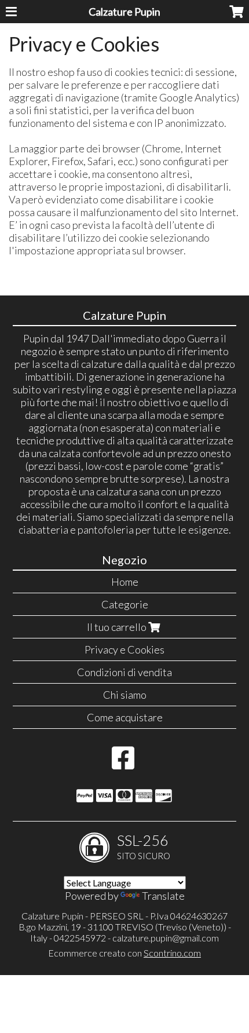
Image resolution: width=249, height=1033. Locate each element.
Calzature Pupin (124, 11)
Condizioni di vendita (124, 672)
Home (124, 581)
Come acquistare (125, 717)
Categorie (124, 604)
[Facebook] (123, 763)
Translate (163, 895)
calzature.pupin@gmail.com (165, 937)
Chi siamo (125, 694)
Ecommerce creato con (124, 952)
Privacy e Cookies (124, 649)
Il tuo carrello (117, 626)
